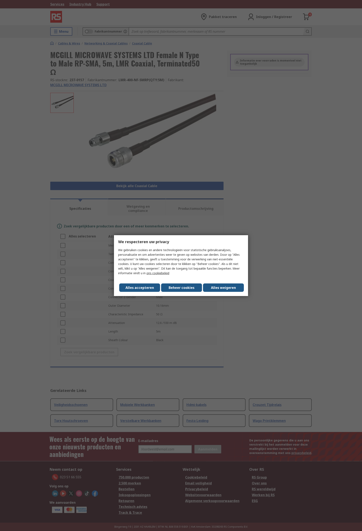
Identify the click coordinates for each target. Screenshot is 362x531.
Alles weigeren (223, 287)
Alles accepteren (139, 287)
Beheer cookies (181, 287)
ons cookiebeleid (157, 273)
